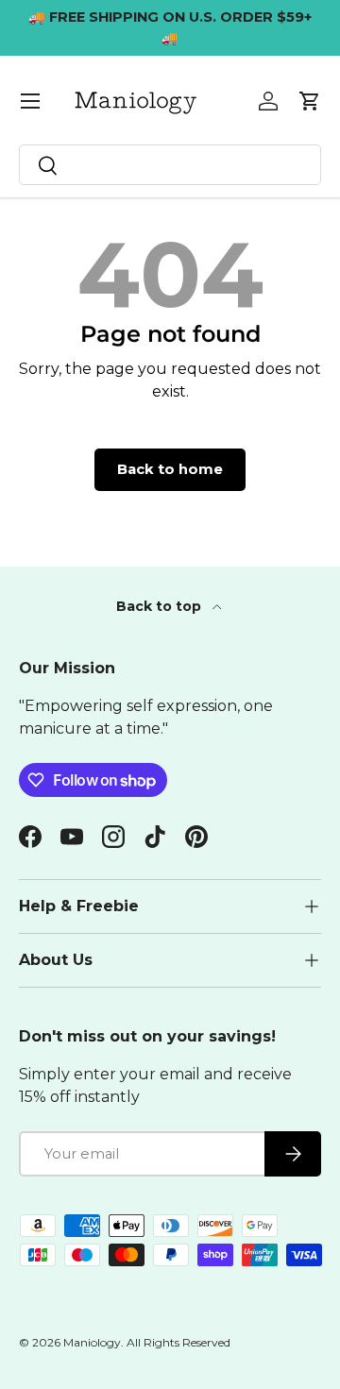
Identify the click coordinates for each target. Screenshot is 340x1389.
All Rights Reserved (178, 1342)
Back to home (170, 469)
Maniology (92, 1342)
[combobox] (170, 164)
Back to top (160, 606)
